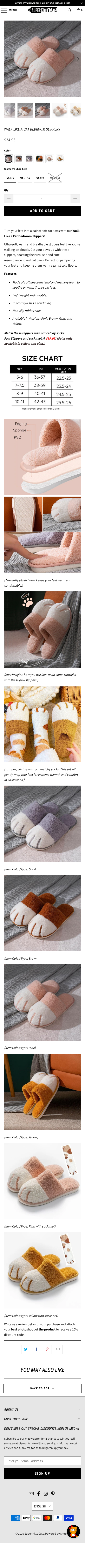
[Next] (77, 59)
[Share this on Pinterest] (47, 1349)
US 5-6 (10, 177)
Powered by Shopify (57, 1533)
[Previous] (7, 59)
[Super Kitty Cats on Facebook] (39, 1494)
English (40, 1506)
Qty (6, 190)
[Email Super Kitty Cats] (31, 1494)
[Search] (70, 10)
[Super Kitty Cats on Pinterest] (53, 1494)
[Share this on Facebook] (36, 1349)
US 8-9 (40, 177)
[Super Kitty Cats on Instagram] (46, 1494)
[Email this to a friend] (58, 1349)
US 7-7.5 (25, 177)
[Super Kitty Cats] (42, 10)
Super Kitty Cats (34, 1533)
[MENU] (2, 10)
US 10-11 (55, 177)
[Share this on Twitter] (25, 1349)
